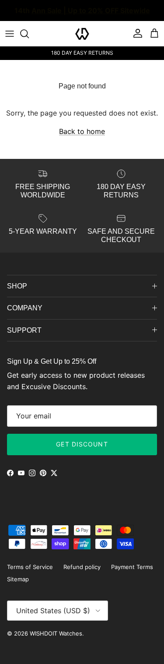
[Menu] (9, 33)
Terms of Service (30, 566)
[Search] (28, 33)
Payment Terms (132, 566)
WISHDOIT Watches (56, 633)
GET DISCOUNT (82, 444)
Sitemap (18, 579)
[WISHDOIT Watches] (82, 33)
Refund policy (82, 566)
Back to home (82, 131)
